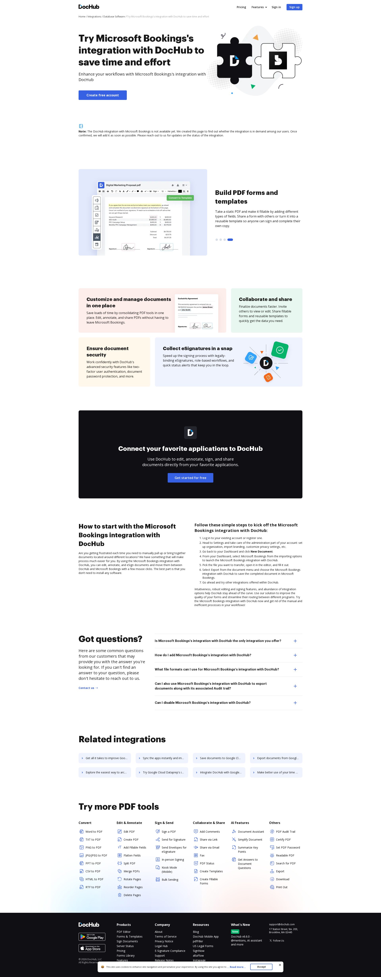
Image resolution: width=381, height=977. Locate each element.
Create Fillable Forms (209, 881)
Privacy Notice (164, 941)
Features (258, 7)
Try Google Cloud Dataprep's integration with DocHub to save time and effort (165, 772)
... (236, 967)
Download (282, 879)
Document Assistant (251, 831)
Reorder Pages (133, 887)
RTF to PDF (93, 887)
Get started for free (190, 478)
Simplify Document (250, 839)
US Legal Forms (203, 946)
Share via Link (208, 839)
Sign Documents (127, 941)
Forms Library (126, 955)
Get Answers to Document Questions (248, 864)
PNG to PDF (93, 847)
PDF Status (207, 863)
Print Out (282, 887)
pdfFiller (198, 941)
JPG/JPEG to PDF (96, 855)
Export (280, 871)
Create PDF (131, 839)
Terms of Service (166, 936)
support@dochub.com (282, 924)
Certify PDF (283, 839)
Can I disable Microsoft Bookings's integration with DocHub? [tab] (203, 702)
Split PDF (129, 863)
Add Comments (210, 831)
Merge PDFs (132, 871)
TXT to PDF (93, 839)
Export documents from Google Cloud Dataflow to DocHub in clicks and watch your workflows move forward (279, 758)
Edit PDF (129, 831)
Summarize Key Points (248, 849)
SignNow (198, 951)
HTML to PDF (94, 879)
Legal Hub (161, 946)
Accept (261, 966)
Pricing (241, 7)
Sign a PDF (169, 831)
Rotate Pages (132, 879)
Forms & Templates (129, 936)
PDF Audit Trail (285, 831)
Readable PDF (285, 855)
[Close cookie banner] (280, 965)
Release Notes (164, 960)
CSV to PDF (93, 871)
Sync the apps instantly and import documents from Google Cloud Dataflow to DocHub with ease (165, 758)
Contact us (86, 688)
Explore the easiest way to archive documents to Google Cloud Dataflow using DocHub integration (108, 772)
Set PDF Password (288, 847)
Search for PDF (286, 863)
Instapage (199, 960)
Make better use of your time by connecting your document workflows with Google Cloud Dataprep (279, 772)
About (159, 932)
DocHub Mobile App (206, 936)
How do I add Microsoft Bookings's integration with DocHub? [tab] (203, 655)
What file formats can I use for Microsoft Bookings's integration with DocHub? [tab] (217, 669)
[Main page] (89, 7)
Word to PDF (94, 831)
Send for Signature (174, 839)
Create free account (103, 95)
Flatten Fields (132, 855)
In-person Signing (173, 859)
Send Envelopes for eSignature (174, 849)
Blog (196, 932)
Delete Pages (132, 895)
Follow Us (278, 940)
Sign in (276, 7)
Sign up (294, 7)
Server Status (125, 946)
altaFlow (198, 955)
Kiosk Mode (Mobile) (169, 870)
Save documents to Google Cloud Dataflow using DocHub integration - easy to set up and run (222, 758)
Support (160, 955)
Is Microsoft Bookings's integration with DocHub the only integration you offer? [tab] (218, 641)
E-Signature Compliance (170, 951)
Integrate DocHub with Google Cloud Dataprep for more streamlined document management (222, 772)
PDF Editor (124, 932)
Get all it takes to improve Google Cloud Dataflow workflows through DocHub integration (108, 758)
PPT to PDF (93, 863)
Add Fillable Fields (135, 847)
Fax (202, 855)
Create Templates (211, 871)
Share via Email (209, 847)
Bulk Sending (170, 879)
